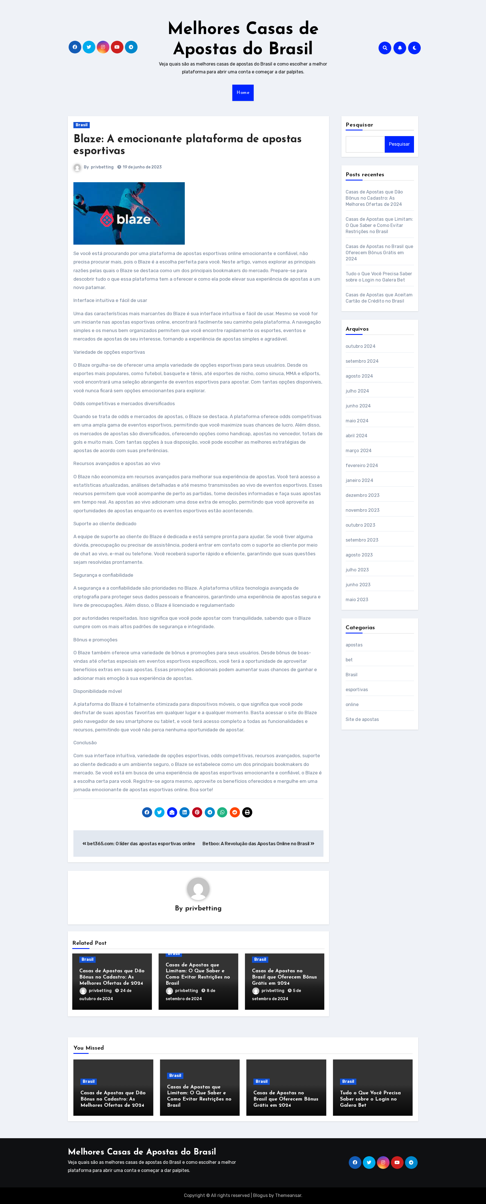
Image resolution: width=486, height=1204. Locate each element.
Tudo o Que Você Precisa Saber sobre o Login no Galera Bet (370, 1099)
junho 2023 (358, 584)
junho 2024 (358, 406)
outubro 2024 (360, 346)
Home (243, 93)
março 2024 (359, 450)
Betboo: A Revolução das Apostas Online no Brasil (256, 843)
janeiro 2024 (359, 480)
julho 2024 (357, 391)
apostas (354, 645)
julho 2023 (357, 569)
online (352, 704)
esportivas (357, 689)
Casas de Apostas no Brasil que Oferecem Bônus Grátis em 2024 (284, 977)
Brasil (81, 125)
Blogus (260, 1195)
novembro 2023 (363, 510)
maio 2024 (357, 420)
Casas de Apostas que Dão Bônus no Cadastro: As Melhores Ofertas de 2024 (112, 977)
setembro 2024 (362, 361)
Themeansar (288, 1195)
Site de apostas (362, 719)
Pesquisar (360, 125)
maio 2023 (357, 599)
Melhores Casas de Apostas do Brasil (142, 1152)
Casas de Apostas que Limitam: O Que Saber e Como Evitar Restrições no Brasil (379, 225)
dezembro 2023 (363, 495)
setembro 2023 (362, 540)
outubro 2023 (360, 525)
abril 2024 (357, 435)
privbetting (102, 167)
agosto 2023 (359, 555)
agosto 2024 (359, 376)
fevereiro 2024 (362, 465)
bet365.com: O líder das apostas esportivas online (140, 843)
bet (349, 659)
